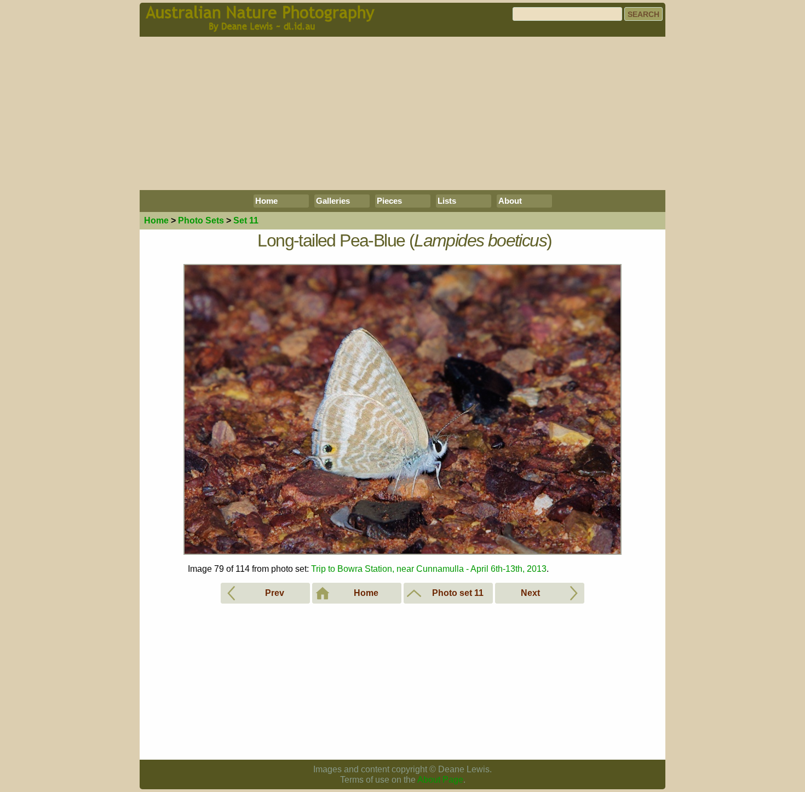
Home (266, 200)
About (510, 200)
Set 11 (245, 220)
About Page (440, 779)
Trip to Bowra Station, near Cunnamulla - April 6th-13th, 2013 (429, 568)
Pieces (389, 200)
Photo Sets (201, 220)
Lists (447, 200)
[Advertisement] (402, 113)
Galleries (333, 200)
